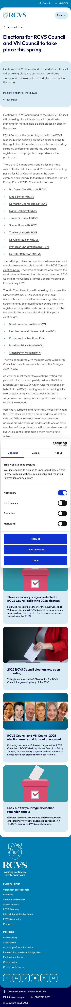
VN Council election (20, 290)
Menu (60, 15)
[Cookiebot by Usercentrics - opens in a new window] (52, 444)
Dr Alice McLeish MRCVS (24, 239)
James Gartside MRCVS (23, 218)
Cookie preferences (13, 967)
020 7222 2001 (42, 997)
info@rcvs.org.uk (16, 997)
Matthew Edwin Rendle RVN (26, 345)
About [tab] (58, 452)
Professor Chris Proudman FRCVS (29, 246)
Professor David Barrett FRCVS (28, 189)
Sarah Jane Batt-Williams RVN (27, 324)
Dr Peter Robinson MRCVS (25, 254)
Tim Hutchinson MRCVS (23, 232)
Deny (35, 560)
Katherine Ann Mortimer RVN (26, 338)
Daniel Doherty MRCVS (23, 210)
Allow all (36, 538)
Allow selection (36, 549)
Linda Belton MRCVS (21, 196)
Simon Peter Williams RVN (25, 352)
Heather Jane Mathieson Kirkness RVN (32, 331)
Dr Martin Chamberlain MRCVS (28, 203)
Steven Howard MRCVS (23, 225)
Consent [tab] (13, 452)
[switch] (62, 503)
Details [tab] (36, 452)
